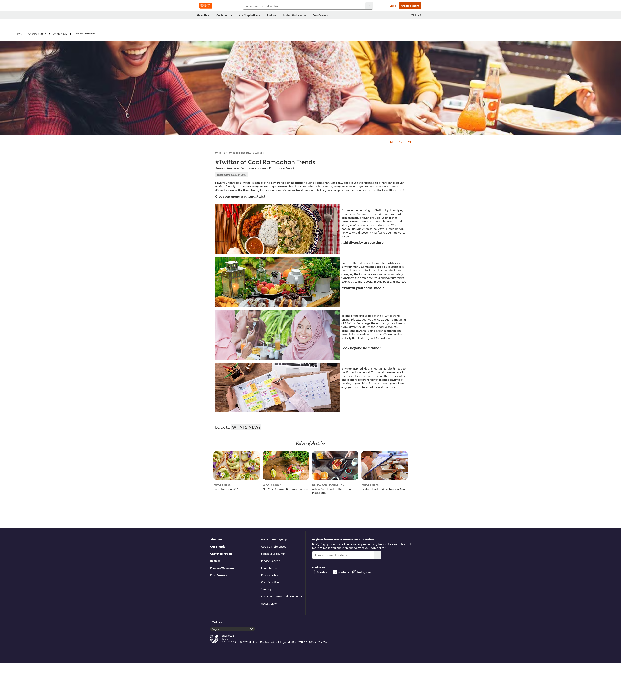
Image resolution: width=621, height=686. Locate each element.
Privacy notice (270, 575)
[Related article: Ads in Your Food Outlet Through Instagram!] (335, 465)
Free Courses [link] (320, 15)
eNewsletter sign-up (274, 539)
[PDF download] (391, 141)
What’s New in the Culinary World (239, 153)
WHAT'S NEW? (246, 427)
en (412, 14)
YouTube (343, 572)
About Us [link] (201, 15)
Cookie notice (270, 582)
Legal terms (269, 568)
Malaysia (218, 622)
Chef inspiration (221, 553)
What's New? (222, 484)
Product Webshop (222, 568)
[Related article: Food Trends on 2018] (236, 465)
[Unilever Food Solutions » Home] (205, 5)
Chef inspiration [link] (248, 15)
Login (392, 5)
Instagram (364, 572)
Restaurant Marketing (328, 484)
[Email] (409, 141)
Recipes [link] (271, 15)
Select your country (273, 553)
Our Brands (217, 546)
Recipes (215, 560)
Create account (410, 5)
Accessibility (269, 603)
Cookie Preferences (273, 546)
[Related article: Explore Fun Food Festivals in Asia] (384, 465)
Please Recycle (270, 560)
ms (419, 14)
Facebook (323, 572)
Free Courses (218, 575)
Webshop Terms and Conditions (281, 596)
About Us (216, 539)
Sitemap (266, 589)
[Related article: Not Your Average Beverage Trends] (286, 465)
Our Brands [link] (222, 15)
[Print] (400, 141)
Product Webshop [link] (293, 15)
